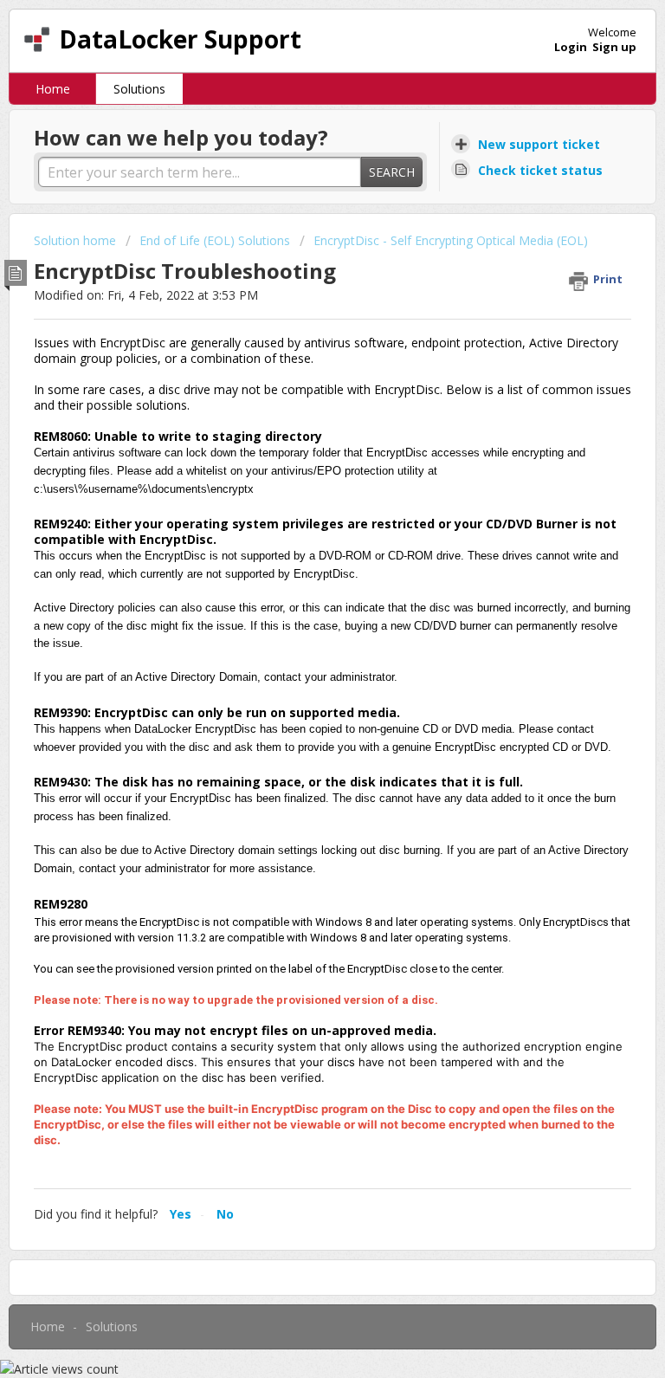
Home (53, 89)
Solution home (76, 240)
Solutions (139, 89)
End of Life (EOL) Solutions (214, 240)
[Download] (300, 686)
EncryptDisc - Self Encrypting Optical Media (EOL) (450, 240)
